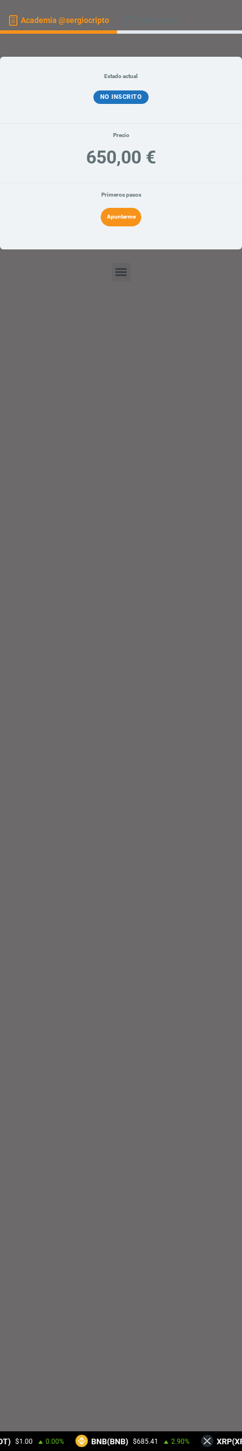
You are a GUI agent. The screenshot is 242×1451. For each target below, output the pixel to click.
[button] (121, 272)
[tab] (58, 21)
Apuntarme (121, 216)
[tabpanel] (121, 738)
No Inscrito (121, 97)
